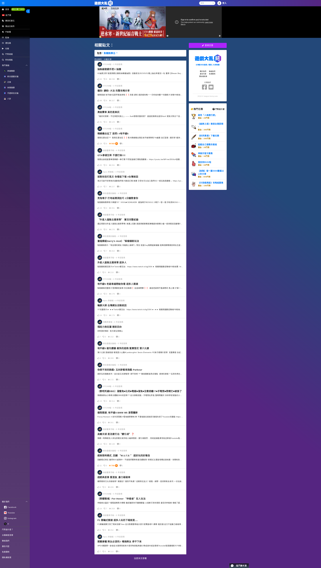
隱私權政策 (6, 557)
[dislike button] (105, 79)
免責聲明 (5, 552)
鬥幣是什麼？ (7, 530)
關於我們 (203, 71)
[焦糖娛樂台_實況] (99, 64)
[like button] (98, 79)
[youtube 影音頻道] (211, 87)
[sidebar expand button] (28, 11)
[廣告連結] (160, 22)
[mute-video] (168, 36)
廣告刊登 (5, 546)
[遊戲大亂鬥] (103, 3)
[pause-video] (220, 36)
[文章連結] (140, 71)
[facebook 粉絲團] (204, 87)
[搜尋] (213, 3)
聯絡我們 (5, 541)
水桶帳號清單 (7, 535)
